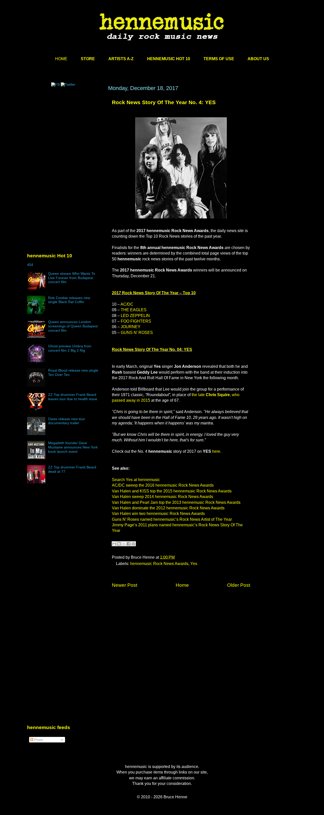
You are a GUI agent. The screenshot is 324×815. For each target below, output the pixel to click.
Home (182, 585)
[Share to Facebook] (128, 543)
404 (30, 265)
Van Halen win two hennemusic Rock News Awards (158, 513)
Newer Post (124, 585)
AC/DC (126, 304)
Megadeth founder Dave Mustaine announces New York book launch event (73, 447)
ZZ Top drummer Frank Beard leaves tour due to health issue (72, 397)
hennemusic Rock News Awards (159, 563)
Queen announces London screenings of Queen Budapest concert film (73, 326)
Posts (38, 740)
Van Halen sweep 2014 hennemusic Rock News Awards (162, 496)
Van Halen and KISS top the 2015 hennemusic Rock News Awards (172, 491)
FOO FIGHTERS (136, 321)
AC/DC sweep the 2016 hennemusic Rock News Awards (163, 485)
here (216, 451)
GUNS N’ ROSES (137, 332)
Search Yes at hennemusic (136, 480)
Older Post (238, 585)
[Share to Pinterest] (133, 543)
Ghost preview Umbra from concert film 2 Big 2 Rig (69, 348)
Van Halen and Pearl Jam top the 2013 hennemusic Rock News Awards (176, 502)
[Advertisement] (65, 133)
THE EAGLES (134, 310)
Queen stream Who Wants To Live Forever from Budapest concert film (71, 277)
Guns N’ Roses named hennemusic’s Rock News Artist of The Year (172, 519)
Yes (193, 563)
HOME (61, 59)
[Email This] (114, 543)
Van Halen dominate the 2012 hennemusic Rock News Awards (168, 508)
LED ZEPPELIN (135, 315)
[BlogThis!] (119, 543)
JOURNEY (130, 327)
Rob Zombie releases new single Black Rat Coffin (69, 300)
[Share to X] (123, 543)
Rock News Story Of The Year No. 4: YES (164, 102)
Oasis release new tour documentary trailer (66, 421)
